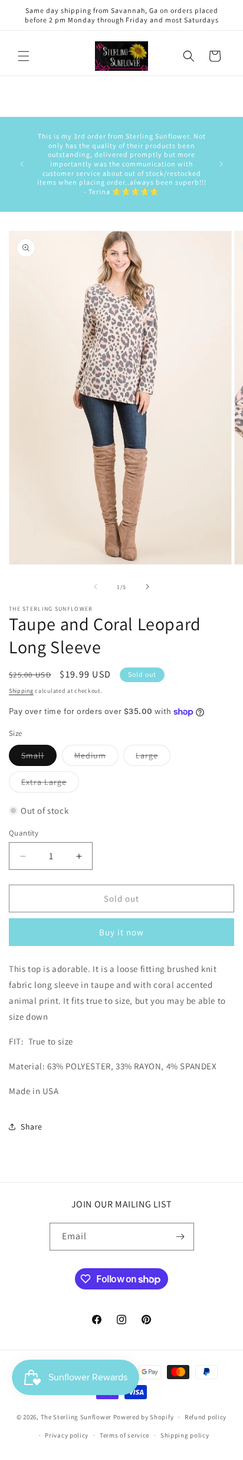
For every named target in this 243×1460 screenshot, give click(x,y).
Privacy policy (66, 1435)
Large (153, 757)
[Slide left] (96, 587)
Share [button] (31, 1126)
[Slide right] (147, 587)
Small (39, 757)
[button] (24, 56)
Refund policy (205, 1417)
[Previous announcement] (22, 164)
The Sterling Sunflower (76, 1417)
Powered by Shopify (143, 1417)
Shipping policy (184, 1435)
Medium (96, 757)
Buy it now (121, 932)
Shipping (21, 691)
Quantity (23, 833)
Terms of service (124, 1435)
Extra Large (50, 784)
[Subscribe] (180, 1237)
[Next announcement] (221, 164)
